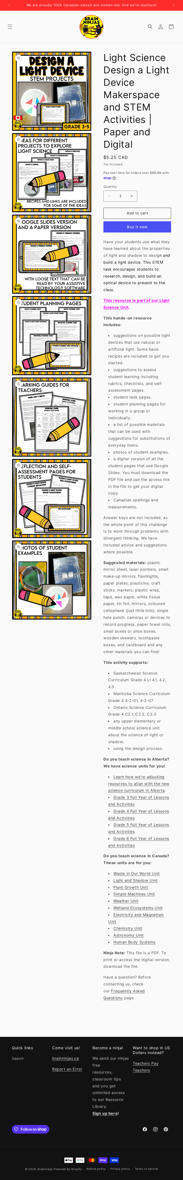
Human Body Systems (134, 942)
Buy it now (137, 227)
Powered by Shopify (68, 1169)
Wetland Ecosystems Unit (138, 907)
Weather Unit (125, 900)
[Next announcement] (173, 5)
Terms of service (146, 1168)
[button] (10, 26)
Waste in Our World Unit (136, 873)
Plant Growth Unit (130, 887)
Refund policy (96, 1168)
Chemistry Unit (127, 928)
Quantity (110, 186)
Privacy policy (120, 1168)
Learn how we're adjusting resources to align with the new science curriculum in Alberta (138, 783)
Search (18, 1058)
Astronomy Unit (128, 935)
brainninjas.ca (65, 1058)
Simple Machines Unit (134, 894)
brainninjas (45, 1169)
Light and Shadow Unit (135, 880)
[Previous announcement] (9, 5)
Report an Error (67, 1069)
